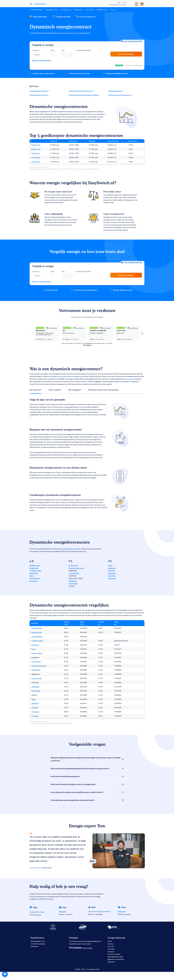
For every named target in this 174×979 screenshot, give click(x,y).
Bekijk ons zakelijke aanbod (41, 60)
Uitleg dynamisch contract (39, 95)
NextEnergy (73, 581)
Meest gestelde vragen (115, 957)
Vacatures (111, 951)
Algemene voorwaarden (116, 959)
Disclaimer (111, 962)
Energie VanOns (35, 578)
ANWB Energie (34, 565)
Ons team (111, 949)
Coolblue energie (35, 571)
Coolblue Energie (37, 641)
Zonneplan (111, 576)
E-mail (124, 2)
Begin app (62, 911)
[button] (39, 50)
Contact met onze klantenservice (119, 95)
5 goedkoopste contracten (39, 91)
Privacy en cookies (114, 954)
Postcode (35, 50)
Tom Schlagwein (35, 868)
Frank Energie (73, 565)
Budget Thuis (35, 145)
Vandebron (112, 568)
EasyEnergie (33, 573)
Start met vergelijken (126, 54)
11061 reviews (138, 65)
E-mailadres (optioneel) (83, 50)
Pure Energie (35, 157)
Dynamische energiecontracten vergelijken (84, 95)
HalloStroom (35, 670)
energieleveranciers (68, 549)
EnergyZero (33, 581)
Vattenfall (111, 571)
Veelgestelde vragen (115, 91)
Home (110, 941)
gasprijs (79, 376)
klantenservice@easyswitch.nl (99, 911)
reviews (87, 948)
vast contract (129, 379)
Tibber (110, 565)
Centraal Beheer (36, 636)
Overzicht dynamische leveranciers (81, 91)
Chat (118, 2)
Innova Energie (74, 573)
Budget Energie (36, 632)
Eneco (31, 576)
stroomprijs (63, 376)
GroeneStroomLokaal (76, 568)
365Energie (112, 578)
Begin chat (121, 911)
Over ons (111, 946)
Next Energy (35, 153)
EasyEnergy (35, 645)
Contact (110, 944)
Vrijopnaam (112, 573)
